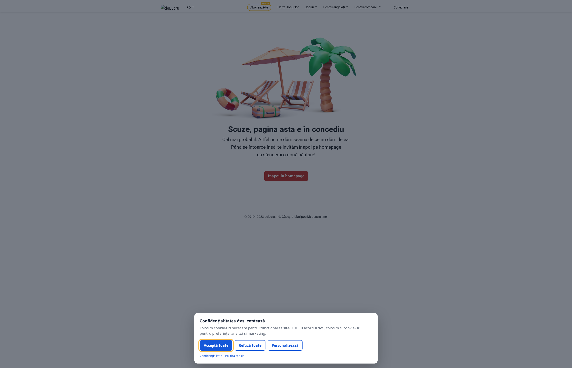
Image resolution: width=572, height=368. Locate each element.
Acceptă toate (216, 345)
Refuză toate (250, 345)
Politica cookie (234, 356)
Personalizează (285, 345)
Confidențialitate (211, 356)
